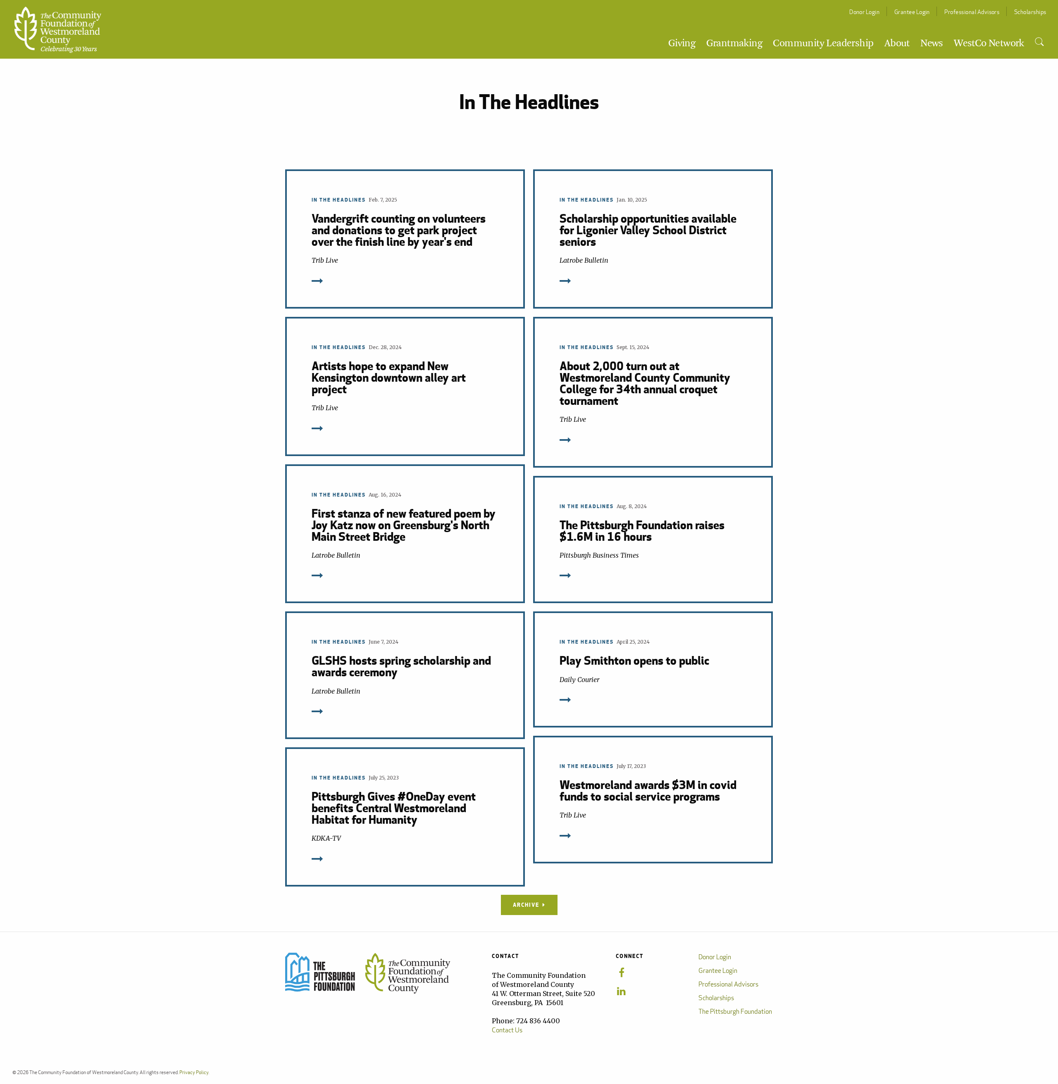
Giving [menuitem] (681, 44)
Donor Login (864, 12)
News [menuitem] (931, 44)
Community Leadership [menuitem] (823, 44)
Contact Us (507, 1030)
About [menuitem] (897, 44)
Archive (526, 904)
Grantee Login (912, 12)
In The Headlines (339, 199)
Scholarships (1030, 12)
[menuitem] (1039, 42)
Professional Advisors (971, 12)
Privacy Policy (193, 1072)
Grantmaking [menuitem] (734, 44)
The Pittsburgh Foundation (735, 1011)
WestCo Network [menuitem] (989, 44)
